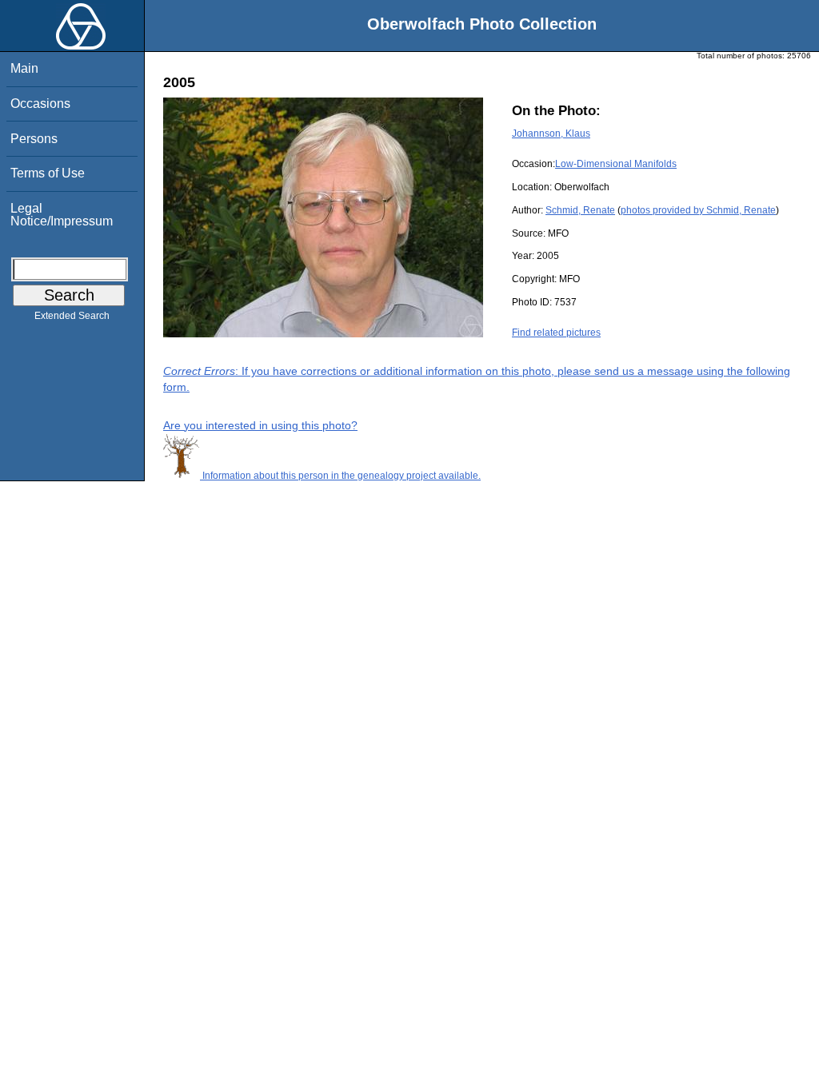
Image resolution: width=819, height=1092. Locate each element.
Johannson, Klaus (551, 133)
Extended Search (72, 316)
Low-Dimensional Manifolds (616, 163)
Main (24, 68)
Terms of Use (47, 173)
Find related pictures (556, 332)
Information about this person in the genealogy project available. (340, 475)
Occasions (40, 103)
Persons (34, 138)
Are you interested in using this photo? (260, 425)
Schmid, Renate (580, 210)
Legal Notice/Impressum (61, 214)
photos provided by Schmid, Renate (698, 210)
